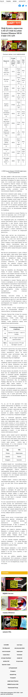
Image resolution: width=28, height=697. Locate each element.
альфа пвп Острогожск (19, 659)
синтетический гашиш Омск (6, 653)
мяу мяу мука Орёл (20, 648)
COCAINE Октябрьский (6, 646)
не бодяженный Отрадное (13, 669)
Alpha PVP (22, 1)
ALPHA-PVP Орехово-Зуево (6, 663)
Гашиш (8, 1)
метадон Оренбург (6, 658)
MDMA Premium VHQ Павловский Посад (12, 686)
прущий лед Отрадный (13, 676)
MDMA (15, 1)
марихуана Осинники (19, 653)
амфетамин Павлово (12, 681)
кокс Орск (19, 644)
